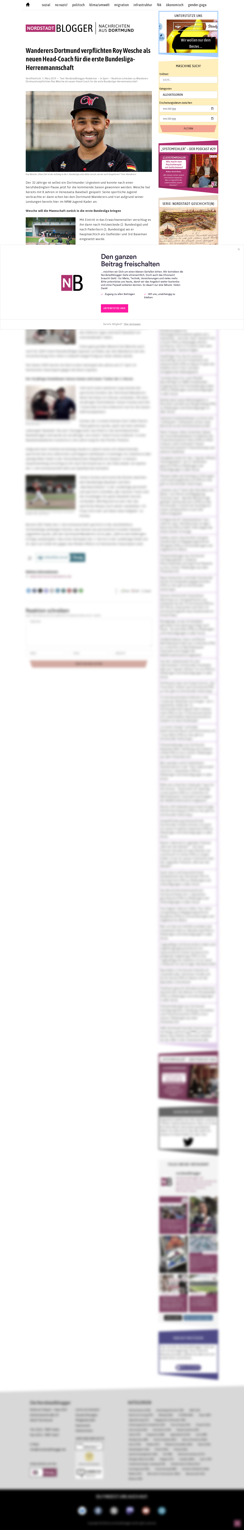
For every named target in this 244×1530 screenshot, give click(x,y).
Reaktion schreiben (87, 80)
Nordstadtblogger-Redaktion (81, 78)
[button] (188, 36)
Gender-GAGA (197, 5)
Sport (105, 78)
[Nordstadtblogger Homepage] (28, 5)
